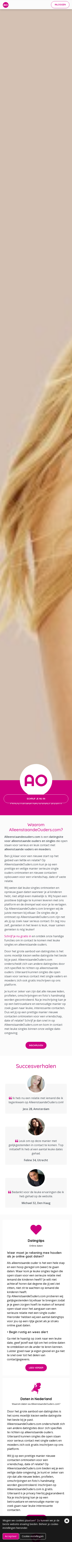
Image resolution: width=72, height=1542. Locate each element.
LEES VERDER (36, 1367)
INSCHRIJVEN (36, 1045)
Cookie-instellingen (33, 1536)
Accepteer (11, 1536)
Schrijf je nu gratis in (17, 936)
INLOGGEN (60, 4)
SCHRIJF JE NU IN (36, 798)
